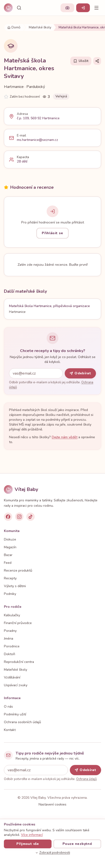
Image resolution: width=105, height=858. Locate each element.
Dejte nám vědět (64, 437)
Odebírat (82, 373)
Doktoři (9, 654)
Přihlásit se (52, 233)
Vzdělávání (12, 677)
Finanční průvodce (18, 623)
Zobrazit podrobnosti (54, 852)
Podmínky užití (15, 714)
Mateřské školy (40, 27)
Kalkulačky (12, 615)
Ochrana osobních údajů (22, 722)
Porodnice (12, 646)
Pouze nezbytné (77, 843)
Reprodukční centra (19, 662)
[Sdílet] (97, 61)
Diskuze (10, 539)
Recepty (10, 578)
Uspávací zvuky (15, 685)
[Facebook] (8, 517)
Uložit (83, 61)
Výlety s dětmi (15, 586)
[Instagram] (19, 517)
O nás (8, 706)
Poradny (10, 630)
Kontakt (10, 730)
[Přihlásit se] (83, 7)
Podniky (10, 594)
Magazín (10, 547)
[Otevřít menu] (96, 7)
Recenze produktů (18, 570)
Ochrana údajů (86, 779)
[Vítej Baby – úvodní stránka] (8, 7)
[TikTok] (30, 517)
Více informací (32, 834)
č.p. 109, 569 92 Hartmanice (38, 118)
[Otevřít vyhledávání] (19, 7)
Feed (7, 562)
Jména (8, 638)
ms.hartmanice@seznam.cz (37, 140)
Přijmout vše (27, 843)
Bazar (8, 555)
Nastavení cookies (52, 804)
